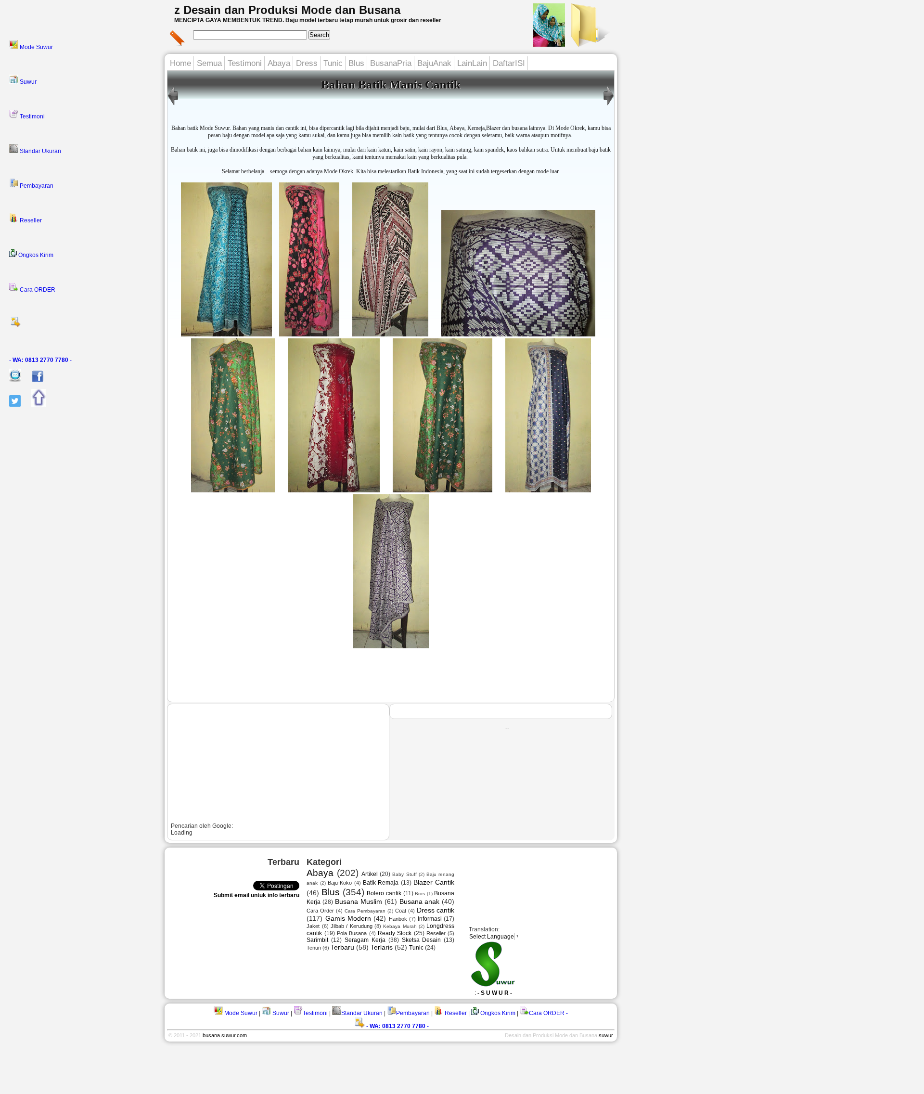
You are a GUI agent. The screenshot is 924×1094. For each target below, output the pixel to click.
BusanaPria (390, 63)
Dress (307, 63)
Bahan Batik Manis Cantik (391, 84)
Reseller (30, 220)
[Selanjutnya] (173, 105)
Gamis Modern (348, 918)
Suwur (27, 81)
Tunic (333, 63)
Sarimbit (317, 940)
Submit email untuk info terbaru (256, 895)
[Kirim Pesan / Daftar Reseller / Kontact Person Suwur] (10, 380)
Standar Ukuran (39, 151)
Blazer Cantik (433, 882)
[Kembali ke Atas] (34, 404)
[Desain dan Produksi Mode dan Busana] (589, 44)
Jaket (313, 926)
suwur (606, 1035)
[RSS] (84, 325)
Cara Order (320, 911)
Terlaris (382, 947)
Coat (400, 911)
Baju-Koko (340, 883)
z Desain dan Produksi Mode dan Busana (287, 9)
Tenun (314, 948)
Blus (356, 63)
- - (40, 360)
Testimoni (31, 116)
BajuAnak (434, 63)
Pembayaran (35, 185)
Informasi (430, 918)
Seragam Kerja (365, 940)
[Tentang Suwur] (549, 44)
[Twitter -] (10, 404)
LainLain (472, 63)
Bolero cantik (384, 893)
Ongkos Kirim (35, 255)
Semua (209, 63)
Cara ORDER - (38, 289)
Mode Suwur (35, 47)
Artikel (369, 874)
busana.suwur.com (225, 1035)
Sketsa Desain (421, 940)
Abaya (279, 63)
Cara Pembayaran (365, 911)
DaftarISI (509, 63)
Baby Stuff (404, 874)
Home (180, 63)
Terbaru (342, 947)
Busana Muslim (358, 901)
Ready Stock (394, 933)
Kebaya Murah (399, 926)
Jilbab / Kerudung (351, 926)
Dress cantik (436, 910)
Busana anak (419, 901)
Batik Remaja (380, 882)
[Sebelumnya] (608, 105)
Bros (420, 893)
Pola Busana (352, 933)
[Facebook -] (33, 380)
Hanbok (398, 919)
